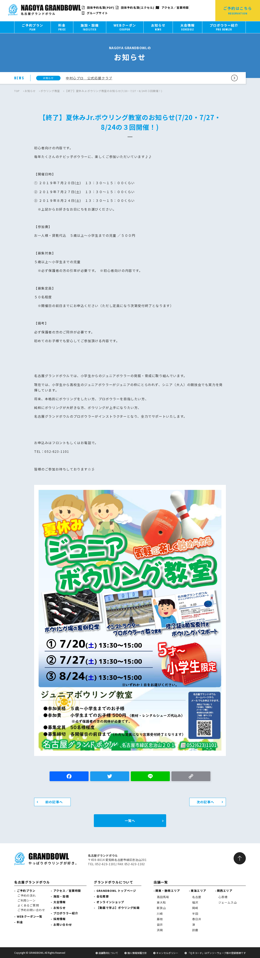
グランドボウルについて (113, 882)
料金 (20, 922)
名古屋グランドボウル (32, 882)
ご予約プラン (26, 891)
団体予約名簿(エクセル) (137, 7)
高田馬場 (163, 897)
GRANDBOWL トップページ (116, 891)
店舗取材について (108, 953)
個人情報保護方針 (137, 953)
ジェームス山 (227, 902)
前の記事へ (54, 801)
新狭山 (161, 908)
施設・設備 (61, 896)
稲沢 (195, 902)
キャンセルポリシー (167, 953)
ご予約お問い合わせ (31, 910)
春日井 (196, 919)
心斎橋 (223, 897)
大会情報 (59, 902)
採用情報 (59, 919)
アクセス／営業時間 (174, 7)
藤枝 (160, 919)
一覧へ (130, 820)
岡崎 (195, 908)
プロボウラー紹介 (65, 913)
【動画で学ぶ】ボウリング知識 (117, 908)
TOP (17, 91)
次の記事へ (205, 801)
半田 (195, 914)
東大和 (161, 902)
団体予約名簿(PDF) (100, 7)
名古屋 (196, 897)
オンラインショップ (110, 902)
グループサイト (97, 13)
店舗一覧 (161, 882)
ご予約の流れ (26, 895)
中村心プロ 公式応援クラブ (89, 78)
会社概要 (102, 896)
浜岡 (160, 930)
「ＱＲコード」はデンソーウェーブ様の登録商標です (216, 953)
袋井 (160, 924)
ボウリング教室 (50, 91)
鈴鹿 (195, 930)
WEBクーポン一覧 (29, 916)
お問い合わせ (62, 924)
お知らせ (30, 91)
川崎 (160, 914)
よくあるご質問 (28, 905)
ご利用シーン (26, 900)
